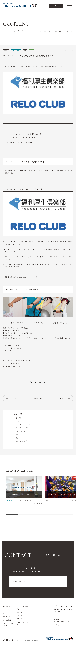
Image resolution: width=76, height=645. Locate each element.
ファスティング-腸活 (21, 428)
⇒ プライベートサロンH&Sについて (17, 361)
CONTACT (56, 6)
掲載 (25, 50)
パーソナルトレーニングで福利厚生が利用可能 (27, 138)
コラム (31, 50)
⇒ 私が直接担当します (12, 366)
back (14, 398)
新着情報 (6, 50)
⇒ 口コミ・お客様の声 (12, 363)
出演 (16, 438)
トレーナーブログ (16, 50)
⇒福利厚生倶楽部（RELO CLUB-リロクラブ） (20, 277)
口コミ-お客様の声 (21, 441)
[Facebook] (30, 382)
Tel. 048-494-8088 (63, 606)
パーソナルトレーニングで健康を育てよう (25, 142)
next (61, 398)
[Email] (40, 382)
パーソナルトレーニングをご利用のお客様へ (26, 134)
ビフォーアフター (20, 431)
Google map (59, 625)
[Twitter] (35, 382)
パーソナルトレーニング (23, 425)
